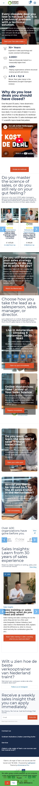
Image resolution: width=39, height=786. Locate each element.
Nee (13, 783)
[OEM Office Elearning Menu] (19, 539)
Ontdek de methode (20, 169)
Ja (7, 783)
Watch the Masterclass (14, 288)
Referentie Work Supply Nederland (29, 231)
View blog (33, 567)
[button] (29, 2)
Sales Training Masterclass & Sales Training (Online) (29, 236)
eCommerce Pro (23, 765)
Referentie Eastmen (10, 230)
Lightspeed (31, 763)
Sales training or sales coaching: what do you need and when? (17, 612)
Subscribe (32, 717)
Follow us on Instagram (19, 687)
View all (34, 532)
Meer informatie (26, 783)
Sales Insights (8, 607)
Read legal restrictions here (9, 721)
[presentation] (2, 229)
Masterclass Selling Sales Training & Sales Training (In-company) (10, 235)
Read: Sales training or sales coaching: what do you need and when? (19, 638)
